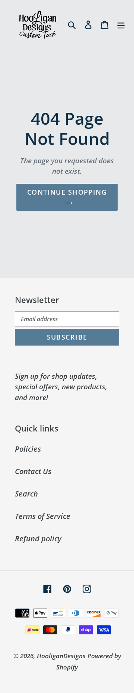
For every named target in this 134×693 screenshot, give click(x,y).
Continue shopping (67, 192)
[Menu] (121, 24)
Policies (28, 449)
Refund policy (38, 538)
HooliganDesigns (61, 656)
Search (26, 494)
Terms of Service (42, 516)
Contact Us (33, 471)
